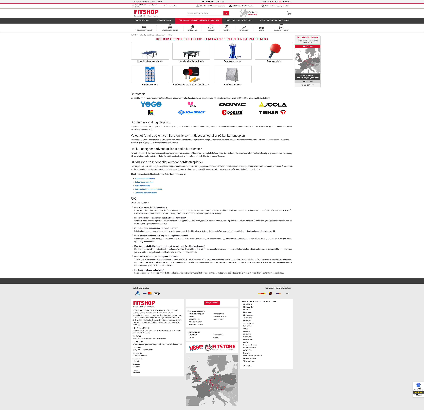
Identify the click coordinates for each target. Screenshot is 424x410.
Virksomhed (137, 1)
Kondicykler (247, 337)
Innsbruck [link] (140, 338)
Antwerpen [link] (136, 356)
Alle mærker (247, 366)
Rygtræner (247, 353)
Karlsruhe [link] (171, 318)
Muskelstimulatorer (250, 358)
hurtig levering (172, 6)
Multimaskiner (248, 315)
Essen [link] (180, 315)
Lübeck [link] (150, 320)
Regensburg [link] (137, 322)
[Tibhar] (273, 112)
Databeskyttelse (218, 314)
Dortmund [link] (152, 315)
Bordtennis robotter (142, 186)
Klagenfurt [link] (147, 338)
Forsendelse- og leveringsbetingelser (195, 320)
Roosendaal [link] (170, 344)
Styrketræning (164, 20)
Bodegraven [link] (145, 344)
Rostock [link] (144, 322)
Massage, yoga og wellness (239, 20)
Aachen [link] (135, 313)
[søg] (226, 13)
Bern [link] (138, 350)
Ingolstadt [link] (164, 318)
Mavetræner (247, 350)
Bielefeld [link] (153, 313)
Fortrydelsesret (218, 319)
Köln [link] (140, 320)
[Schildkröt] (191, 112)
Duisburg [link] (174, 315)
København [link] (136, 367)
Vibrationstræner (249, 361)
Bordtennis (170, 35)
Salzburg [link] (159, 338)
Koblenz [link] (135, 320)
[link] (307, 60)
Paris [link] (137, 361)
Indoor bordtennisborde (144, 182)
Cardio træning (142, 20)
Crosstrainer (247, 304)
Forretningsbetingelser (196, 314)
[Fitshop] (146, 13)
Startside (133, 35)
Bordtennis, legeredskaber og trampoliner (198, 20)
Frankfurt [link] (136, 318)
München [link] (165, 320)
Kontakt (159, 1)
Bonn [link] (165, 313)
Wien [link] (164, 338)
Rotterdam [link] (178, 344)
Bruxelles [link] (144, 356)
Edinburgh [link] (164, 330)
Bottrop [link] (170, 313)
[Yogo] (151, 104)
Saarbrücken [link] (152, 322)
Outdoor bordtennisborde (145, 179)
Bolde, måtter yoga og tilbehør (275, 20)
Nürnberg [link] (178, 320)
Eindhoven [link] (161, 344)
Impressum (145, 1)
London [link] (178, 330)
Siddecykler (247, 334)
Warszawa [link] (136, 372)
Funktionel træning (249, 348)
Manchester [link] (137, 333)
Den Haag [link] (153, 344)
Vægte (245, 329)
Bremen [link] (145, 315)
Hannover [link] (156, 318)
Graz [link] (134, 338)
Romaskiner (247, 312)
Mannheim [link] (157, 320)
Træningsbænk (248, 323)
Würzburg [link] (136, 325)
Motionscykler (248, 307)
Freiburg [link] (143, 318)
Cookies (191, 317)
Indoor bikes (247, 326)
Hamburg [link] (149, 318)
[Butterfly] (191, 104)
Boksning (246, 331)
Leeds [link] (142, 330)
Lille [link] (134, 361)
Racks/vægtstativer (250, 345)
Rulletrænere (247, 339)
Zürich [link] (150, 350)
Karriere (153, 1)
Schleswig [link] (160, 322)
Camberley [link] (157, 330)
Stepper (246, 342)
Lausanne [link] (144, 350)
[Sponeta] (232, 112)
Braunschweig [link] (137, 315)
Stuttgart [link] (168, 322)
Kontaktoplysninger (219, 317)
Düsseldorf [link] (166, 315)
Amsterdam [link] (137, 344)
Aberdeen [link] (136, 330)
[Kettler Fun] (151, 112)
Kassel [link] (178, 318)
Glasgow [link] (172, 330)
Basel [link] (134, 350)
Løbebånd (246, 310)
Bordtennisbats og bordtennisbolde (149, 189)
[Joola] (273, 104)
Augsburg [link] (141, 313)
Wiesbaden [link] (175, 322)
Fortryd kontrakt (212, 303)
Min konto (285, 1)
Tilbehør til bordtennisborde (146, 193)
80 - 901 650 (308, 85)
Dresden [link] (159, 315)
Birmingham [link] (149, 330)
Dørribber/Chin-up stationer (252, 356)
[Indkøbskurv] (289, 13)
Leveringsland (267, 1)
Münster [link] (171, 320)
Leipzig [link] (145, 320)
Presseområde (218, 335)
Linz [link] (153, 338)
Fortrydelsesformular (195, 324)
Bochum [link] (160, 313)
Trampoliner (247, 318)
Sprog (277, 1)
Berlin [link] (148, 313)
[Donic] (232, 104)
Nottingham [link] (145, 333)
